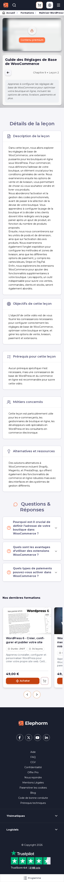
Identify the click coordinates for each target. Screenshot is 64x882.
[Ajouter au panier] (44, 681)
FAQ (33, 757)
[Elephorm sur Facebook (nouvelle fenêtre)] (19, 737)
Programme (34, 878)
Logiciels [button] (12, 829)
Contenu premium (32, 39)
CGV (33, 762)
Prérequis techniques (33, 803)
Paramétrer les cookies (33, 787)
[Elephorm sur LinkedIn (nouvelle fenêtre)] (46, 737)
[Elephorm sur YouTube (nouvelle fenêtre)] (37, 737)
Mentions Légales (33, 782)
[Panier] (39, 5)
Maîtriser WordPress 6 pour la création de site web (50, 13)
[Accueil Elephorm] (33, 723)
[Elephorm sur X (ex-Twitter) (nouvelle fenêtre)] (28, 737)
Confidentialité (33, 767)
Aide (33, 752)
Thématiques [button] (15, 815)
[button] (27, 694)
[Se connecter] (49, 5)
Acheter (25, 680)
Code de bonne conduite (33, 797)
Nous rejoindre (33, 777)
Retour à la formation (8, 73)
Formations (27, 13)
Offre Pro (33, 772)
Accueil (11, 13)
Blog (33, 792)
